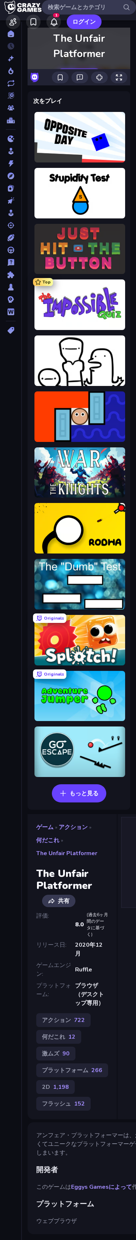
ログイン (84, 22)
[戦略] (10, 299)
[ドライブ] (10, 250)
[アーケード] (10, 151)
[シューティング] (10, 225)
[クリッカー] (10, 200)
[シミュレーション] (10, 213)
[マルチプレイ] (10, 108)
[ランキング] (10, 120)
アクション (73, 827)
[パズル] (10, 275)
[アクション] (10, 163)
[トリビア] (10, 262)
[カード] (10, 188)
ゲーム (45, 827)
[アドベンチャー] (10, 176)
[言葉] (10, 312)
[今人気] (10, 71)
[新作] (10, 58)
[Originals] (10, 95)
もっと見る (84, 793)
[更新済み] (10, 83)
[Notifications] (53, 22)
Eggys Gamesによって (101, 1187)
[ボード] (10, 287)
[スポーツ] (10, 238)
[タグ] (10, 330)
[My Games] (33, 22)
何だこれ (47, 840)
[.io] (10, 139)
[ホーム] (10, 34)
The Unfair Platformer (66, 853)
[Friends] (13, 22)
